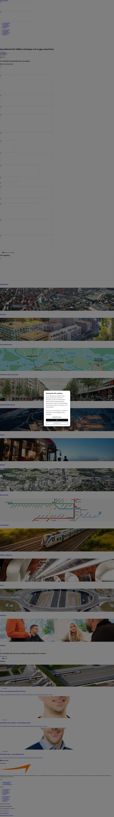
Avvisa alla (57, 423)
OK (57, 420)
